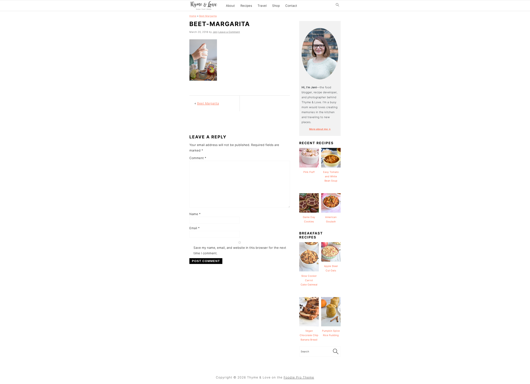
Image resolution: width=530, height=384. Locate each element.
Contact (291, 5)
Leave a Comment (229, 31)
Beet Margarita (208, 15)
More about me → (320, 129)
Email (194, 228)
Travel (262, 5)
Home (192, 15)
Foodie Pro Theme (299, 377)
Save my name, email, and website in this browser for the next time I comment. (240, 250)
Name (195, 214)
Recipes (246, 5)
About (230, 5)
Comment (197, 158)
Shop (276, 5)
